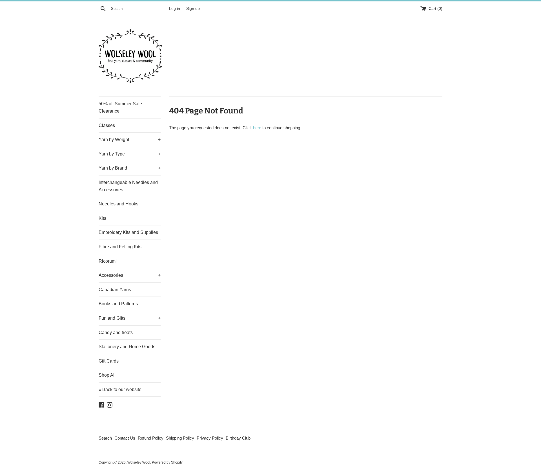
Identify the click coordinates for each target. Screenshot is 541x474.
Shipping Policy (180, 438)
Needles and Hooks (118, 203)
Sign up (193, 8)
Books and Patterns (118, 303)
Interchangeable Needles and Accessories (128, 186)
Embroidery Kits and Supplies (128, 232)
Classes (107, 125)
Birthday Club (238, 438)
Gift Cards (109, 361)
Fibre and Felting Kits (120, 246)
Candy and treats (116, 332)
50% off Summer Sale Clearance (120, 107)
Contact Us (124, 438)
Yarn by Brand (130, 168)
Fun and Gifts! (130, 318)
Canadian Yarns (115, 289)
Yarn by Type (130, 154)
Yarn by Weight (130, 139)
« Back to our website (120, 389)
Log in (174, 8)
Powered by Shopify (167, 462)
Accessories (130, 275)
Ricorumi (108, 261)
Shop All (107, 375)
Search (105, 438)
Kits (102, 218)
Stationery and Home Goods (127, 346)
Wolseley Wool (138, 462)
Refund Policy (150, 438)
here (257, 127)
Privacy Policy (210, 438)
